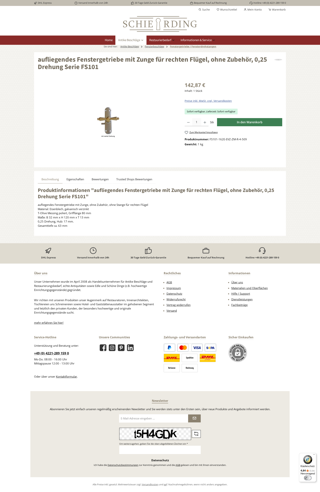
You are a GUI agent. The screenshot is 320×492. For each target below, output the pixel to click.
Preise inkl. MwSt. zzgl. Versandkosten (208, 101)
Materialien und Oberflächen (249, 288)
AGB (169, 282)
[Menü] (314, 455)
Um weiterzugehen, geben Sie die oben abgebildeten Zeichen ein (153, 443)
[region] (107, 121)
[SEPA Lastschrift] (210, 348)
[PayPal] (169, 348)
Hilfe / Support (240, 293)
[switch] (307, 478)
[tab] (50, 179)
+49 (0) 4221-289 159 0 (51, 353)
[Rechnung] (190, 368)
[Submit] (194, 418)
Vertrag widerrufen (178, 305)
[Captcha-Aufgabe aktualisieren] (196, 434)
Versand (171, 310)
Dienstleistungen (242, 299)
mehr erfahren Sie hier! (49, 322)
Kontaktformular (66, 376)
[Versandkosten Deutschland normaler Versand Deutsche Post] (172, 358)
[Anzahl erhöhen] (205, 122)
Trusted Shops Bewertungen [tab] (134, 179)
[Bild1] (107, 120)
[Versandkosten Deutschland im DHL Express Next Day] (208, 358)
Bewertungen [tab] (100, 179)
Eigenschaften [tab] (75, 179)
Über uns (237, 282)
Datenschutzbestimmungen (123, 465)
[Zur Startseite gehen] (160, 24)
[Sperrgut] (190, 358)
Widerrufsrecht (176, 299)
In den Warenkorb (249, 122)
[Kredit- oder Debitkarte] (190, 348)
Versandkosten (150, 484)
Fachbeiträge (239, 305)
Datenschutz (174, 293)
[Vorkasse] (172, 368)
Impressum (173, 288)
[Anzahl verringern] (188, 122)
